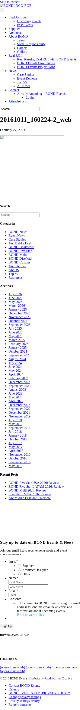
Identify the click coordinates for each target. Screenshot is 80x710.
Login (30, 97)
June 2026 (15, 298)
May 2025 (15, 336)
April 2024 (16, 374)
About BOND (18, 36)
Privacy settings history (24, 701)
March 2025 (17, 340)
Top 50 (22, 82)
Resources (15, 277)
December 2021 (19, 412)
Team (21, 40)
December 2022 (19, 405)
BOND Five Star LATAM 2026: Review (36, 486)
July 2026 (15, 294)
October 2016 (18, 458)
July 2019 (15, 420)
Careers (22, 48)
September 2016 (20, 462)
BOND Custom (19, 262)
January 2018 (18, 435)
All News (23, 86)
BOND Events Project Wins (36, 67)
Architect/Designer (35, 570)
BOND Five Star (20, 251)
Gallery (22, 51)
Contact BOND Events (24, 685)
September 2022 (20, 408)
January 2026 (18, 309)
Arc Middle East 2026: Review (30, 498)
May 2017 (15, 447)
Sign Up (7, 626)
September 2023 (20, 386)
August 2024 (17, 359)
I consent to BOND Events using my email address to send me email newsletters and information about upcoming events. (48, 608)
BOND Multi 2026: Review (28, 490)
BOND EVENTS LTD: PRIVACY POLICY (39, 693)
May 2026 (15, 302)
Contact (14, 90)
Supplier (28, 565)
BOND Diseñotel (20, 258)
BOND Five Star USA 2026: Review (34, 483)
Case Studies (25, 74)
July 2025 (15, 328)
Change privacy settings (25, 697)
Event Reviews (27, 78)
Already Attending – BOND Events (41, 93)
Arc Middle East (20, 243)
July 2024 (15, 363)
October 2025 (18, 321)
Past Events (25, 25)
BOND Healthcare (21, 247)
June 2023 (15, 393)
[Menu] (1, 10)
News (12, 71)
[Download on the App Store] (16, 651)
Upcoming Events (29, 21)
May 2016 (15, 466)
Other (26, 574)
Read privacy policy (30, 614)
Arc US (14, 270)
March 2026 (17, 305)
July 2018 (15, 431)
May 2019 (15, 424)
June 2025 (15, 332)
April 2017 (16, 450)
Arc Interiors (17, 266)
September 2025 (20, 324)
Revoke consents (20, 704)
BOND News (18, 232)
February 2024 (18, 378)
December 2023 (19, 382)
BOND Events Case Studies (36, 63)
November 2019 (20, 416)
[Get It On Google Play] (51, 651)
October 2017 (18, 439)
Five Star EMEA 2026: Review (30, 494)
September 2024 (20, 355)
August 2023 (17, 389)
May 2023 (15, 397)
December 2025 (19, 313)
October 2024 (18, 351)
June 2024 (15, 366)
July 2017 (15, 443)
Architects (15, 32)
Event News (17, 235)
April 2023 (16, 401)
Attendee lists (18, 101)
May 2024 (15, 370)
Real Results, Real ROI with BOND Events (46, 59)
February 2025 (18, 344)
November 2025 (20, 317)
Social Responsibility (31, 44)
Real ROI (15, 55)
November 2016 (20, 454)
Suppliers (15, 29)
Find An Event (18, 17)
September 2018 (20, 428)
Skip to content (10, 2)
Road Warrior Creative (58, 678)
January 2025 (18, 347)
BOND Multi (18, 254)
